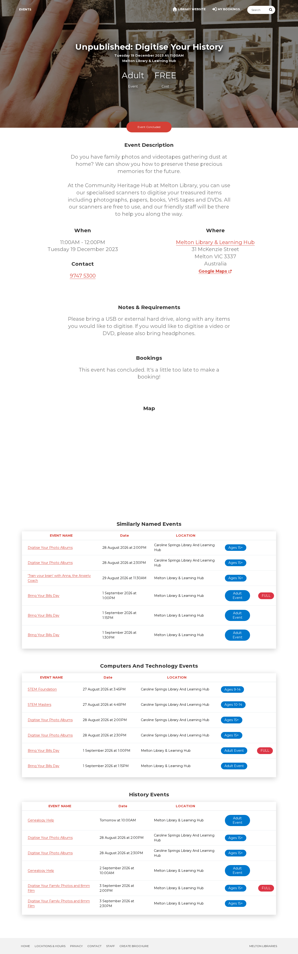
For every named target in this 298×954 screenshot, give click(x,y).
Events (25, 9)
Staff (110, 946)
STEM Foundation (42, 689)
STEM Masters (39, 704)
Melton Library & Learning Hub (215, 242)
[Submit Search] (271, 10)
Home (25, 946)
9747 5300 (83, 276)
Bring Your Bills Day (43, 596)
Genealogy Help (41, 820)
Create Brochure (134, 946)
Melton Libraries (263, 946)
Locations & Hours (50, 946)
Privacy (76, 946)
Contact (94, 946)
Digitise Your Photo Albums (50, 548)
